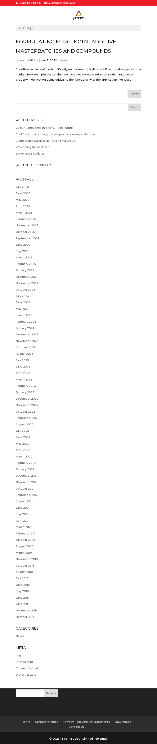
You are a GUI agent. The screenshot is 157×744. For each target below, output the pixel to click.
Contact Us (76, 727)
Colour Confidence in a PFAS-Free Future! (44, 128)
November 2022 (27, 405)
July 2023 (22, 360)
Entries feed (24, 662)
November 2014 (27, 610)
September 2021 (27, 495)
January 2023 (25, 392)
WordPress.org (26, 674)
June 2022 (23, 437)
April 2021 (22, 520)
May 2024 (22, 309)
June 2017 (23, 597)
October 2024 (25, 289)
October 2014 (25, 617)
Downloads (123, 721)
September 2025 (27, 238)
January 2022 (25, 469)
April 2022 (23, 450)
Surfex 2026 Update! (30, 153)
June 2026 (23, 193)
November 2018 (27, 559)
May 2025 (22, 251)
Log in (20, 655)
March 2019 (24, 553)
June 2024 (23, 302)
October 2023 (25, 347)
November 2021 (27, 482)
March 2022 (24, 456)
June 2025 (23, 244)
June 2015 (22, 604)
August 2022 (24, 424)
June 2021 (23, 507)
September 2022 (27, 418)
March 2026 (24, 212)
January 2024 (25, 328)
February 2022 (26, 463)
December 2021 (27, 475)
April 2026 (23, 206)
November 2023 (27, 341)
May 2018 (22, 591)
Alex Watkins (29, 60)
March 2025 (24, 257)
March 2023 (24, 379)
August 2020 (25, 546)
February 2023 (26, 386)
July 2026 (22, 187)
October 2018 (25, 565)
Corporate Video (46, 721)
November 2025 (27, 225)
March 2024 (24, 315)
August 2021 (24, 501)
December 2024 (27, 276)
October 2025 (25, 232)
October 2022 (25, 411)
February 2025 (26, 264)
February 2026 (26, 219)
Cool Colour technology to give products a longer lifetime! (55, 134)
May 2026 (22, 200)
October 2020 (25, 540)
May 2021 (22, 514)
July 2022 (22, 430)
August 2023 (24, 353)
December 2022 (27, 398)
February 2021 (25, 533)
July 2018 (22, 578)
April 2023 (23, 373)
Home (26, 721)
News (63, 60)
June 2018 (23, 585)
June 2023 (23, 366)
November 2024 (27, 283)
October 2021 (25, 488)
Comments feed (27, 668)
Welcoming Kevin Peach (33, 147)
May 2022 (22, 443)
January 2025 (25, 270)
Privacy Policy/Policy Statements (86, 721)
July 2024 (22, 296)
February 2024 (26, 321)
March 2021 (24, 527)
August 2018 (24, 572)
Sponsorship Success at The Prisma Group (45, 140)
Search (134, 94)
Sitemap (101, 738)
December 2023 (27, 334)
